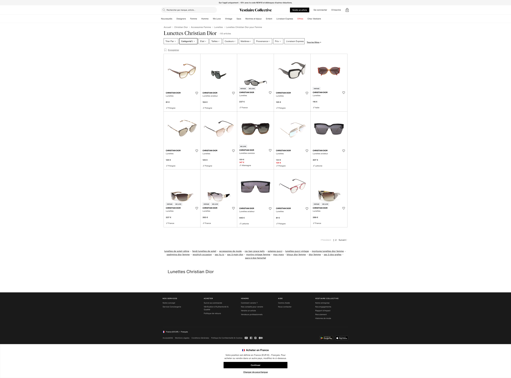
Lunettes (218, 27)
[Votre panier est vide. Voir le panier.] (347, 10)
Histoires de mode (323, 318)
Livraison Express (284, 18)
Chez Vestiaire (314, 18)
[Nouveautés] (174, 19)
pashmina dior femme (178, 254)
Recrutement (321, 314)
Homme (205, 18)
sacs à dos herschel (255, 258)
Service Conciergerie (172, 306)
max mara (278, 254)
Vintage (228, 18)
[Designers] (188, 19)
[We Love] (223, 19)
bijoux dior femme (296, 254)
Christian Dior (181, 27)
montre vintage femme (258, 254)
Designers (181, 18)
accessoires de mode (230, 251)
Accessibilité (168, 338)
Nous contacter (285, 306)
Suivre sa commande (213, 303)
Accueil (167, 27)
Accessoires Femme (201, 27)
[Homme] (211, 19)
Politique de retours (212, 313)
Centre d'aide (284, 303)
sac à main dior (235, 254)
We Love (217, 18)
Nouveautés (166, 18)
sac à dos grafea (332, 254)
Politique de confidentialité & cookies (226, 338)
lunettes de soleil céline (176, 251)
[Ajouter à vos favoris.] (196, 93)
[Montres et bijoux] (264, 19)
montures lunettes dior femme (328, 251)
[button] (347, 10)
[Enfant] (274, 19)
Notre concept (169, 303)
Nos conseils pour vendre (252, 306)
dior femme (315, 254)
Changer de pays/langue (255, 372)
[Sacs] (243, 19)
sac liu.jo (219, 254)
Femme (193, 18)
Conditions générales (200, 338)
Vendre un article (299, 10)
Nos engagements (323, 306)
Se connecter (320, 10)
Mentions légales (182, 338)
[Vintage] (234, 19)
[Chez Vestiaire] (323, 19)
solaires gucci (275, 251)
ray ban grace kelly (255, 251)
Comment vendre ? (249, 303)
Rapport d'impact (322, 310)
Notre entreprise (322, 303)
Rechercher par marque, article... (181, 10)
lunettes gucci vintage (297, 251)
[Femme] (199, 19)
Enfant (269, 18)
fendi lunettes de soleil (204, 251)
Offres (300, 18)
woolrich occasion (202, 254)
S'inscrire (336, 10)
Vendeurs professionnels (251, 314)
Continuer (255, 365)
